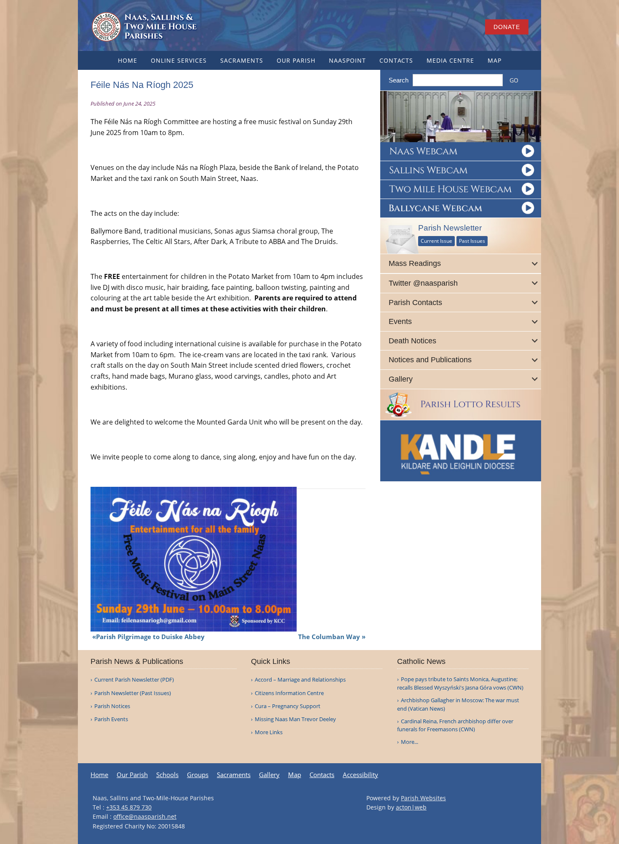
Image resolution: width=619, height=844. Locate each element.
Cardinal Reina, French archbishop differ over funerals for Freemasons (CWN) (455, 725)
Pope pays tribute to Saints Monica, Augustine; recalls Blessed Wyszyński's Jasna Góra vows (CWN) (460, 683)
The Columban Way (329, 636)
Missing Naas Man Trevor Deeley (295, 719)
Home (127, 60)
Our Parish (296, 60)
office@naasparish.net (144, 816)
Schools (167, 775)
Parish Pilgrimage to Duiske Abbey (150, 636)
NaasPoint (347, 60)
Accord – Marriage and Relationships (300, 679)
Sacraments (241, 60)
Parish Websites (423, 798)
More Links (269, 732)
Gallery (269, 775)
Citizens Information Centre (289, 693)
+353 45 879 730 (129, 807)
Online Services (179, 60)
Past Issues (472, 240)
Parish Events (111, 719)
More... (409, 742)
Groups (197, 775)
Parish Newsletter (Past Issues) (132, 693)
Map (495, 60)
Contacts (396, 60)
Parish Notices (112, 706)
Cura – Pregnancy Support (287, 706)
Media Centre (450, 60)
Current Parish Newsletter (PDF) (134, 679)
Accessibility (360, 775)
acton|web (411, 807)
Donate (507, 27)
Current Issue (436, 240)
